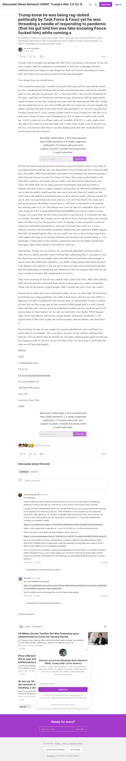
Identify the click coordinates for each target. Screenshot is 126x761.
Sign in (118, 4)
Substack (51, 756)
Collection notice (75, 743)
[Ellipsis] (107, 494)
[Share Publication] (95, 4)
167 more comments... (27, 614)
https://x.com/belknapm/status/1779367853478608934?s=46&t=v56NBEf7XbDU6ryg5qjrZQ (63, 524)
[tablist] (28, 471)
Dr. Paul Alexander (31, 48)
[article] (63, 641)
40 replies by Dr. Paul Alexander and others (43, 603)
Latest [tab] (27, 626)
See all (23, 706)
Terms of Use (75, 695)
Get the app (75, 749)
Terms (64, 743)
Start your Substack (56, 749)
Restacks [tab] (34, 472)
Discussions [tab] (37, 626)
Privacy (58, 743)
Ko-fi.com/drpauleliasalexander (34, 375)
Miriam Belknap (30, 494)
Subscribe (105, 4)
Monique (27, 578)
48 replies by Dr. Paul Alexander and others (43, 570)
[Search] (90, 4)
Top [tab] (21, 626)
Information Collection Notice (62, 698)
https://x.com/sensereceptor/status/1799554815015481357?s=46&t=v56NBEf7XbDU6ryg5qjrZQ (65, 536)
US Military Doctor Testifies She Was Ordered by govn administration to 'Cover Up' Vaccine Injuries (48, 635)
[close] (87, 650)
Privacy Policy (82, 698)
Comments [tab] (24, 472)
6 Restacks (47, 445)
